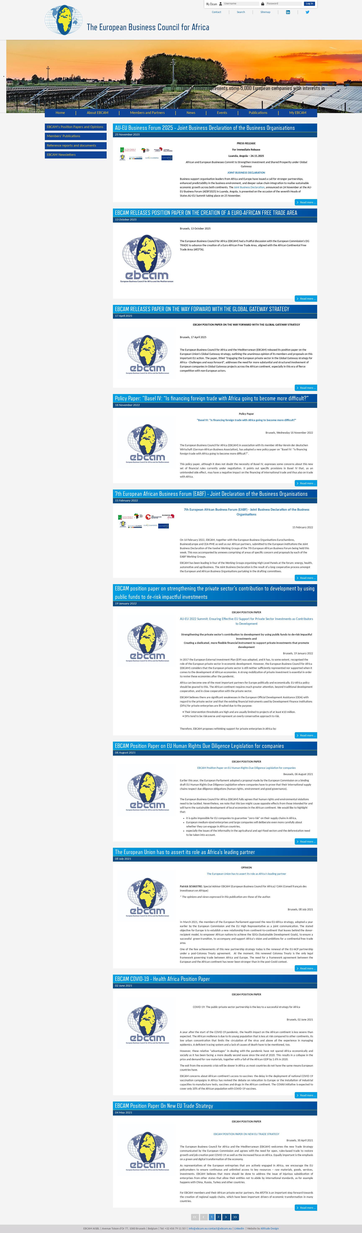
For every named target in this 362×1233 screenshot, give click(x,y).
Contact (216, 12)
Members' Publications (63, 136)
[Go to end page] (235, 1217)
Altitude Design (270, 1228)
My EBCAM (297, 113)
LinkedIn (239, 1228)
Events (222, 113)
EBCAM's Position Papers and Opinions (75, 127)
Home (60, 113)
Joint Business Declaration (249, 187)
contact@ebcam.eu (220, 1228)
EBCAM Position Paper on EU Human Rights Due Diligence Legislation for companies (246, 768)
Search (241, 12)
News (191, 113)
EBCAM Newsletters (61, 155)
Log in (309, 3)
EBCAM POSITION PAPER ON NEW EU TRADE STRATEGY (246, 1134)
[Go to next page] (226, 1217)
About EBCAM (97, 113)
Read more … (308, 202)
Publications (258, 113)
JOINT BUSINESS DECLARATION (246, 172)
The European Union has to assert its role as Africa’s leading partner (246, 874)
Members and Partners (147, 113)
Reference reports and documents (71, 145)
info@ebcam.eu (198, 1228)
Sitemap (265, 12)
